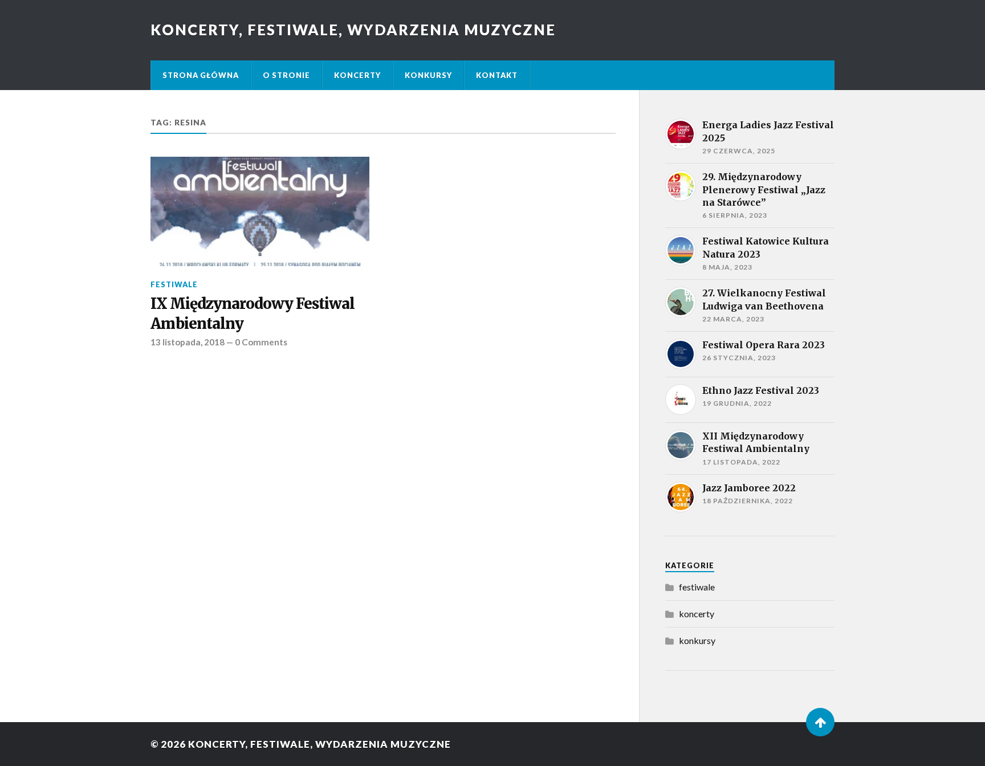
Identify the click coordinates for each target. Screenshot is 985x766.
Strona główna (200, 75)
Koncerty (357, 75)
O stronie (286, 75)
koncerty (696, 613)
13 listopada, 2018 (187, 342)
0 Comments (261, 342)
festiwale (174, 284)
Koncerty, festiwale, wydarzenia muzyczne (353, 29)
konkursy (697, 640)
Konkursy (428, 75)
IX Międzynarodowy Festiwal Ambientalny (252, 313)
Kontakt (497, 75)
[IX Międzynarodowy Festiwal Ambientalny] (259, 211)
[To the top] (820, 722)
